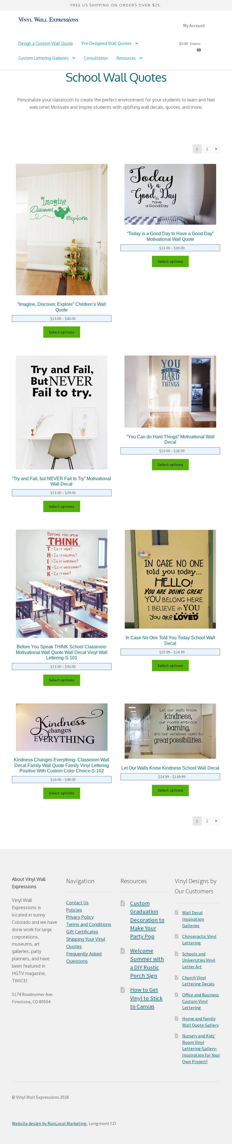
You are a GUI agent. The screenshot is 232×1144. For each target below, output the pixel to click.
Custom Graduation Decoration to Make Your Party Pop (147, 920)
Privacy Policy (80, 917)
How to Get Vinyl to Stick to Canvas (146, 998)
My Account (194, 25)
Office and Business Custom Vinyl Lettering (200, 1001)
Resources (126, 58)
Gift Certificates (82, 932)
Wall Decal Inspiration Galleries (193, 919)
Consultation (96, 58)
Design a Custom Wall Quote (45, 43)
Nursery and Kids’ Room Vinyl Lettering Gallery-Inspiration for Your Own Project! (201, 1048)
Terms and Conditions (88, 924)
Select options (61, 332)
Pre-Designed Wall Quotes (107, 43)
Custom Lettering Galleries (43, 58)
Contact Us (77, 902)
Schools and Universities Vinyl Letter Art (198, 960)
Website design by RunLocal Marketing (49, 1123)
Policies (74, 910)
